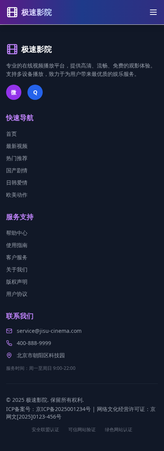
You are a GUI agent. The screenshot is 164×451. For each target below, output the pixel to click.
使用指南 (16, 245)
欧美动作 (16, 194)
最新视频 (16, 145)
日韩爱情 (16, 182)
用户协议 (16, 293)
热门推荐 (16, 158)
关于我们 (16, 269)
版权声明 (16, 281)
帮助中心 (16, 232)
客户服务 (16, 257)
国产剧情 (16, 170)
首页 (11, 133)
